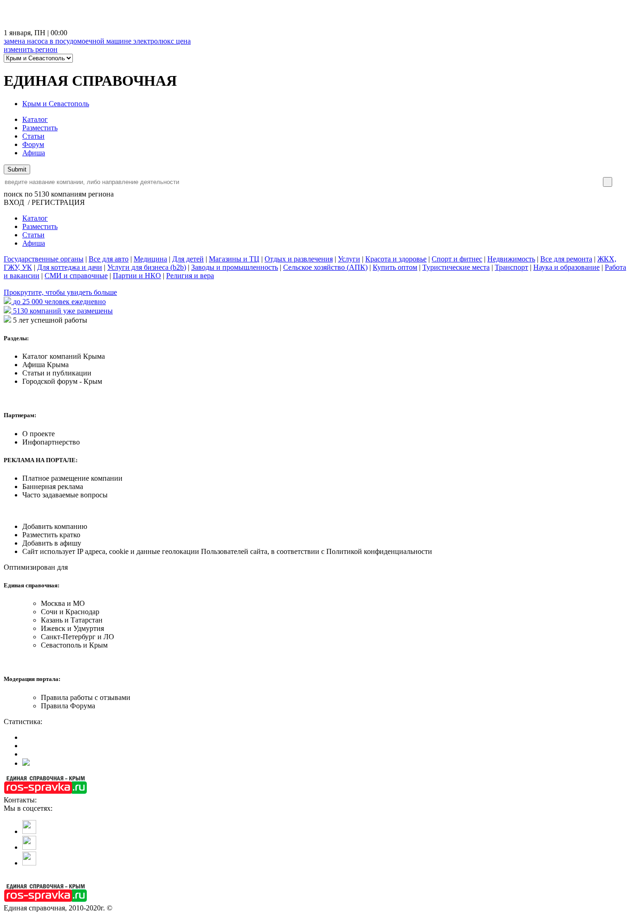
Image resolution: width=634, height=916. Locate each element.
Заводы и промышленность (234, 267)
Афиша (33, 153)
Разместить (40, 128)
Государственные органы (44, 259)
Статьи (33, 136)
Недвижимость (511, 259)
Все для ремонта (566, 259)
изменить (31, 49)
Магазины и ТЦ (234, 259)
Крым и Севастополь (55, 104)
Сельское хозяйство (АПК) (325, 267)
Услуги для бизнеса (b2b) (146, 267)
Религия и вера (190, 276)
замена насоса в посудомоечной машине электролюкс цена (97, 41)
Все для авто (109, 259)
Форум (33, 144)
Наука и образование (566, 267)
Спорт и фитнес (457, 259)
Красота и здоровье (396, 259)
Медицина (150, 259)
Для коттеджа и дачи (69, 267)
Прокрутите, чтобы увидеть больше (60, 292)
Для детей (188, 259)
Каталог (35, 119)
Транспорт (511, 267)
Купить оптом (395, 267)
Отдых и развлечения (299, 259)
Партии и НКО (137, 276)
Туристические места (456, 267)
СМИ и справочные (76, 276)
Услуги (349, 259)
